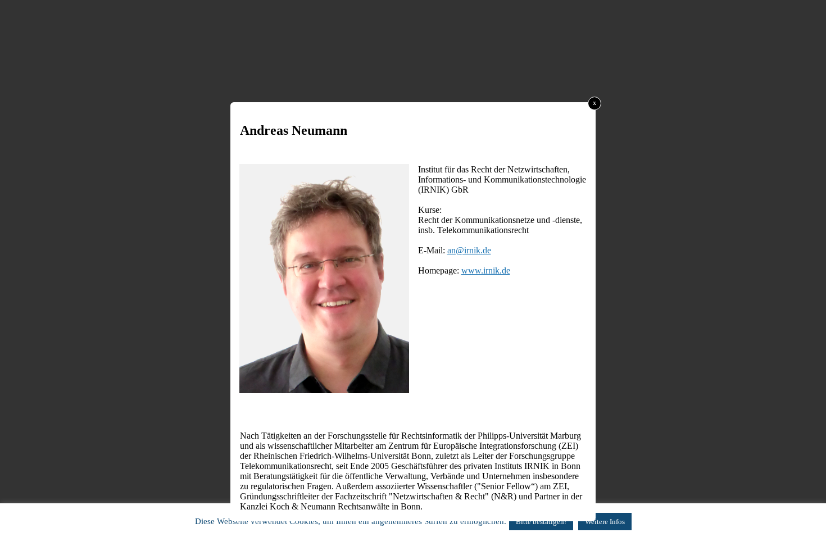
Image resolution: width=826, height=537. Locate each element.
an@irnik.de (469, 250)
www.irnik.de (485, 270)
